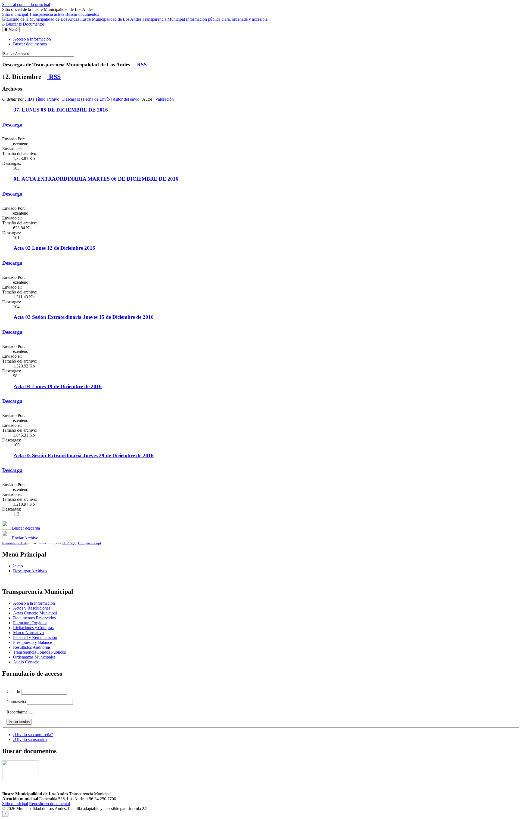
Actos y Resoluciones (31, 608)
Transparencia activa (46, 14)
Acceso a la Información (34, 603)
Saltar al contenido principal (26, 4)
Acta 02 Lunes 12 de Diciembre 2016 (54, 248)
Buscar (10, 24)
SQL (73, 543)
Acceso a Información (32, 39)
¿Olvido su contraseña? (33, 734)
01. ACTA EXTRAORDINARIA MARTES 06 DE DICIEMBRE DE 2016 (96, 179)
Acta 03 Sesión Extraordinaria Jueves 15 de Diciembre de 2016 (84, 317)
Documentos (32, 24)
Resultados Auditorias (32, 647)
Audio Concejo (26, 662)
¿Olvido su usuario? (30, 739)
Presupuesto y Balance (32, 642)
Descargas (71, 99)
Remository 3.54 (14, 543)
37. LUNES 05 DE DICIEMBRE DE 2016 (61, 110)
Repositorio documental (49, 803)
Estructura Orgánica (30, 622)
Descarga (12, 125)
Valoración (164, 99)
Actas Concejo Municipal (35, 613)
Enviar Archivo (24, 538)
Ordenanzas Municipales (34, 657)
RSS (141, 64)
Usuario (13, 691)
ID (29, 99)
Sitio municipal (15, 14)
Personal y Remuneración (35, 637)
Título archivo (47, 99)
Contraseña (16, 701)
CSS (81, 543)
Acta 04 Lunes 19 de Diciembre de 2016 (58, 386)
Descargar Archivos (30, 570)
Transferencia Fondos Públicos (39, 652)
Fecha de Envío (96, 99)
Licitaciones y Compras (33, 627)
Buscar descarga (25, 528)
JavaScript (93, 543)
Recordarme (17, 712)
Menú (10, 29)
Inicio (18, 566)
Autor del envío (126, 99)
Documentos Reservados (34, 618)
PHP (65, 543)
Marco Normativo (28, 632)
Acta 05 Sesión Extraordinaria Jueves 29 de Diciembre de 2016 (84, 455)
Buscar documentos (82, 14)
